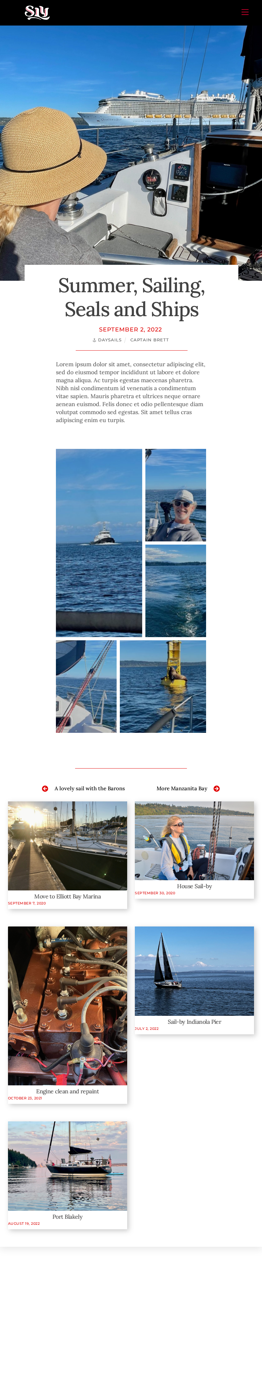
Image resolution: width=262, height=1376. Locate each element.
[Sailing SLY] (37, 18)
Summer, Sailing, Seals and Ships (131, 297)
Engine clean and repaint (67, 1091)
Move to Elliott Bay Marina (67, 896)
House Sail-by (194, 886)
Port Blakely (67, 1216)
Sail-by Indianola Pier (194, 1021)
